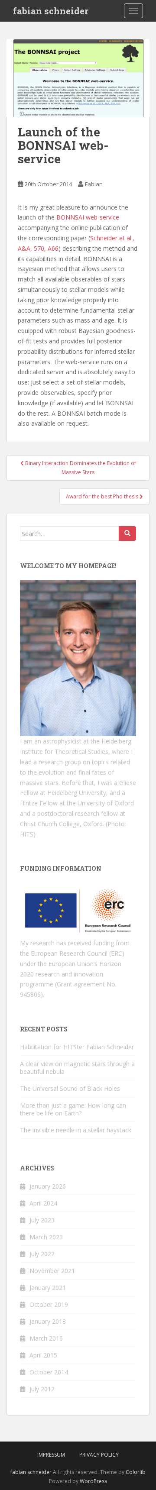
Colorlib (136, 1472)
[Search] (127, 533)
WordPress (93, 1481)
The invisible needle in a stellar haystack (75, 1130)
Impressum (51, 1454)
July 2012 (42, 1389)
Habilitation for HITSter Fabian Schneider (77, 1047)
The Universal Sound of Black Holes (70, 1088)
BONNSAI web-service (87, 217)
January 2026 (47, 1186)
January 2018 (47, 1321)
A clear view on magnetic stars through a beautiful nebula (77, 1068)
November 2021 (52, 1271)
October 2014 (48, 1372)
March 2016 (46, 1338)
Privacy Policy (99, 1454)
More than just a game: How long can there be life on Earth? (73, 1109)
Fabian (94, 184)
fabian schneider (50, 10)
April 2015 (43, 1355)
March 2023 (46, 1237)
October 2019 (48, 1304)
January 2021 (47, 1287)
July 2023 (42, 1220)
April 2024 (43, 1203)
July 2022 (42, 1254)
